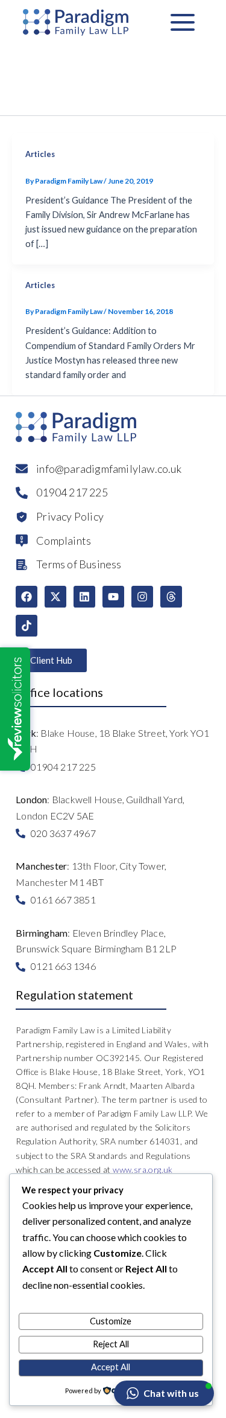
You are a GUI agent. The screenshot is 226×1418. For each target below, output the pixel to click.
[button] (164, 1393)
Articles (40, 154)
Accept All (110, 1367)
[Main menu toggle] (183, 22)
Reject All (111, 1344)
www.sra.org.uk (143, 1169)
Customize (110, 1321)
